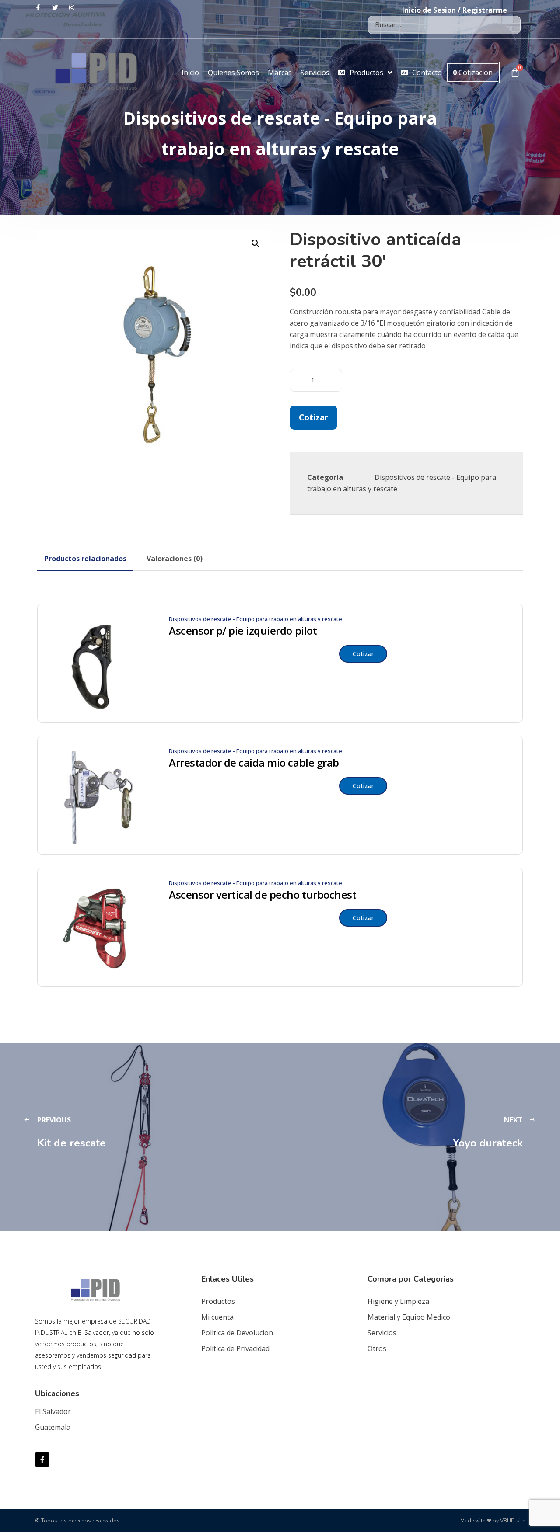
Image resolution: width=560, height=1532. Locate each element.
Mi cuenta (217, 1317)
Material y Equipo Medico (409, 1317)
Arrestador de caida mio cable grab (254, 762)
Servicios (382, 1332)
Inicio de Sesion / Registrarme (454, 10)
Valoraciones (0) (175, 558)
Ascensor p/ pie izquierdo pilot (243, 630)
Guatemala (52, 1427)
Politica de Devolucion (237, 1332)
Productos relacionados (85, 558)
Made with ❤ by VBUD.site (492, 1520)
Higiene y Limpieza (398, 1301)
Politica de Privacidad (235, 1348)
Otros (377, 1348)
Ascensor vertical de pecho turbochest (262, 894)
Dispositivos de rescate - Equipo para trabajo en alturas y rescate (255, 619)
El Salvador (53, 1411)
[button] (255, 243)
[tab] (85, 558)
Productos (218, 1301)
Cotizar (313, 417)
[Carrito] (515, 72)
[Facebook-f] (42, 1459)
